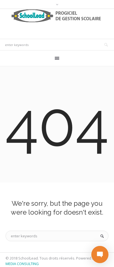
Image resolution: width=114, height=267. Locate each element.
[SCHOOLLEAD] (57, 16)
